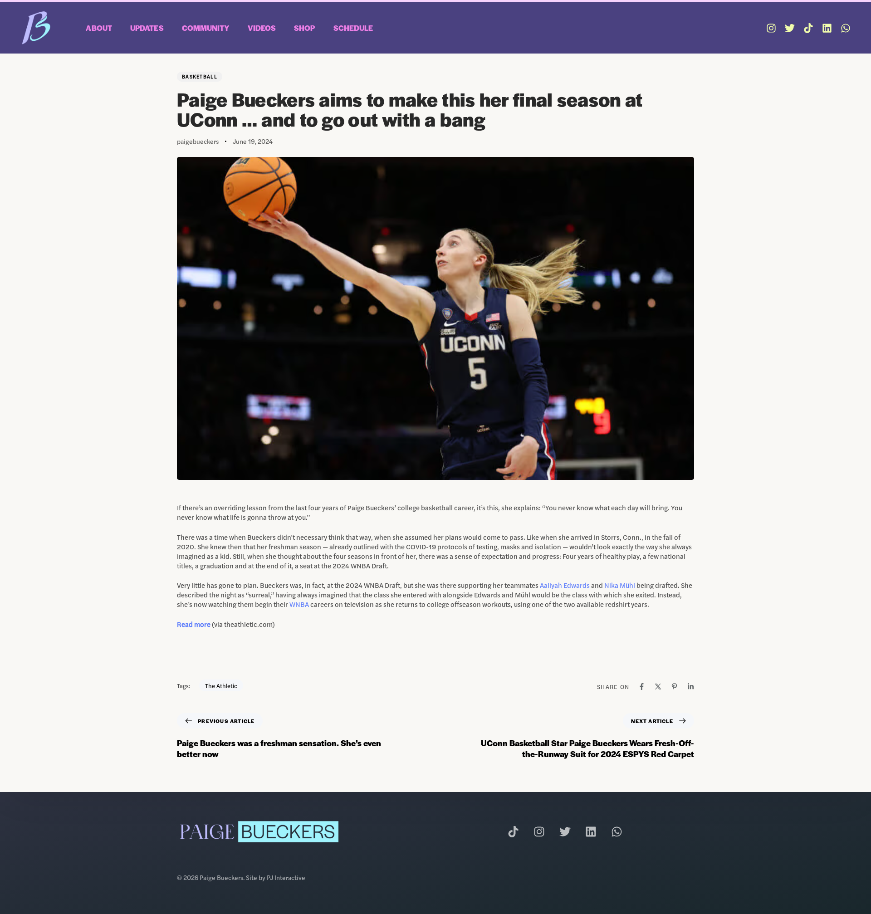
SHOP (304, 28)
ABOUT (99, 28)
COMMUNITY (206, 28)
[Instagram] (771, 28)
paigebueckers (198, 141)
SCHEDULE (353, 28)
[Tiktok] (808, 28)
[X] (658, 686)
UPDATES (147, 28)
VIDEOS (262, 28)
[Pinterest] (674, 686)
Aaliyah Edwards (565, 585)
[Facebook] (641, 686)
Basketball (199, 76)
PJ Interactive (286, 877)
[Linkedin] (827, 28)
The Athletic (221, 685)
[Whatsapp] (846, 28)
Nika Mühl (619, 585)
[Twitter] (790, 28)
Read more (194, 624)
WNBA (299, 604)
